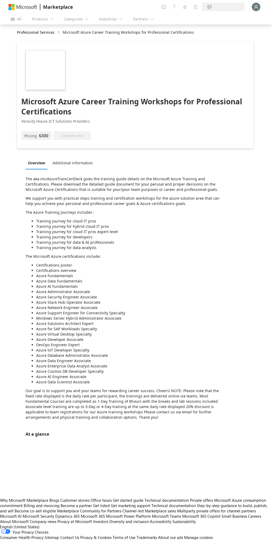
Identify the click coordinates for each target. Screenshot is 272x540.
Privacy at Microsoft (74, 521)
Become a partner (76, 505)
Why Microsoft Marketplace (24, 500)
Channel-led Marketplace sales (149, 510)
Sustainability (184, 521)
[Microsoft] (22, 7)
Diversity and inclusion (129, 521)
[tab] (38, 163)
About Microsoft (14, 521)
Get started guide (128, 500)
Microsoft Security (38, 516)
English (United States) (20, 526)
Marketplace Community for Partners (89, 510)
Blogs (54, 500)
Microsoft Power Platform (128, 516)
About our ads (170, 537)
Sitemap (52, 537)
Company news (43, 521)
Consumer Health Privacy (22, 537)
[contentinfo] (59, 33)
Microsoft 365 (93, 516)
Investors (100, 521)
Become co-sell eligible (35, 510)
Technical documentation (166, 500)
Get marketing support (130, 505)
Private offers (201, 500)
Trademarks (147, 537)
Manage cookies (198, 537)
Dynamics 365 (67, 516)
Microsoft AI (11, 516)
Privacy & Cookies (96, 537)
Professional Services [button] (35, 32)
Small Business (234, 516)
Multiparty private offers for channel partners (216, 510)
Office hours (101, 500)
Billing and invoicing (42, 505)
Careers (254, 516)
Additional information (73, 162)
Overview (36, 162)
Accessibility (160, 521)
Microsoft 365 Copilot (201, 516)
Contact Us (69, 537)
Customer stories (75, 500)
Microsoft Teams (166, 516)
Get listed (101, 505)
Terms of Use (124, 537)
